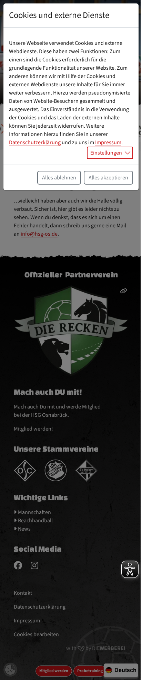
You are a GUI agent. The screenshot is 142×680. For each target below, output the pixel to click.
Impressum (108, 142)
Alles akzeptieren (108, 177)
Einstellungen (106, 153)
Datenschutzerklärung (35, 142)
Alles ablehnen (59, 177)
